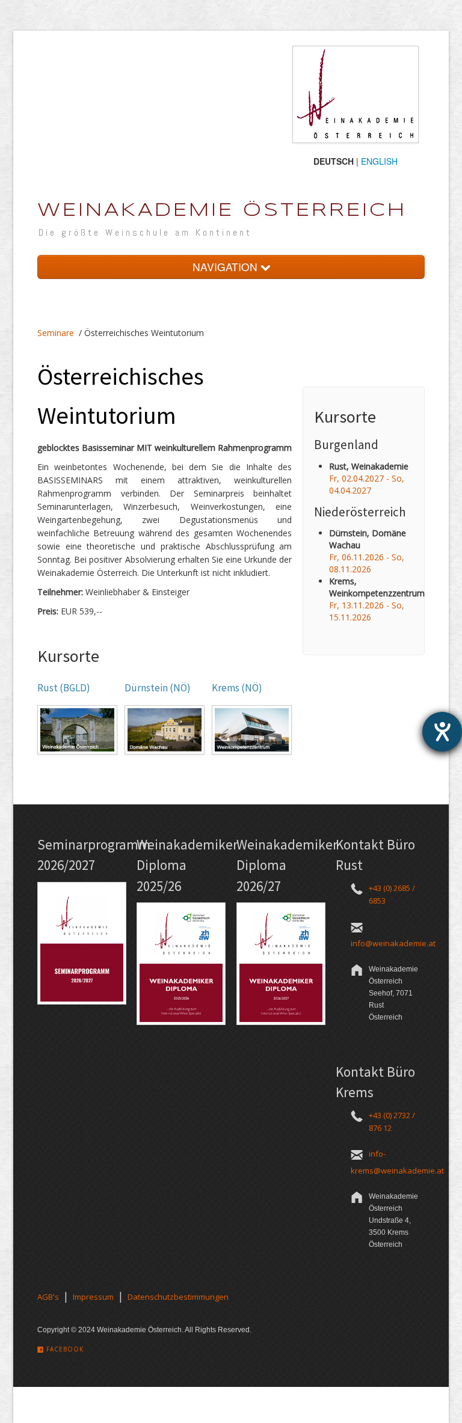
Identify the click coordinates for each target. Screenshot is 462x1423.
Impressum (93, 1296)
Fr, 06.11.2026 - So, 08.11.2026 (366, 563)
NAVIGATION (226, 266)
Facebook (64, 1349)
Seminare (55, 332)
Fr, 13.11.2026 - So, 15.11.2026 (366, 611)
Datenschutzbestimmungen (178, 1296)
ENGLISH (379, 161)
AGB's (48, 1296)
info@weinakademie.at (393, 943)
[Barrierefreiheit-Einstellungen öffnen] (442, 731)
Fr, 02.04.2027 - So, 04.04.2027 (366, 484)
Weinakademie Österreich (222, 210)
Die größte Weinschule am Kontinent (145, 232)
